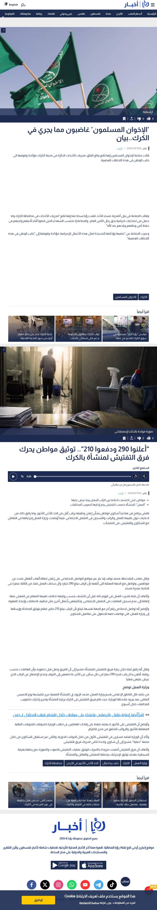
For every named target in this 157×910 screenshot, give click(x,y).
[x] (45, 885)
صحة (108, 13)
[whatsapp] (72, 885)
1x (22, 476)
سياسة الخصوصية (89, 902)
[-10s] (135, 476)
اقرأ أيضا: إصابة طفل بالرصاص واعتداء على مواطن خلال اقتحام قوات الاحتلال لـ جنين (78, 715)
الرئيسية (151, 13)
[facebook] (31, 885)
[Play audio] (13, 476)
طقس (81, 13)
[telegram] (98, 885)
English (13, 4)
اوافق (38, 900)
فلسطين (95, 13)
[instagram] (58, 885)
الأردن (119, 13)
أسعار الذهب (135, 13)
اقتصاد (51, 13)
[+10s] (144, 476)
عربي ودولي (66, 13)
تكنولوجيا (10, 13)
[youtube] (85, 885)
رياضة (39, 13)
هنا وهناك (25, 13)
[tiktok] (112, 885)
